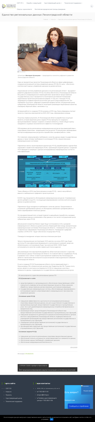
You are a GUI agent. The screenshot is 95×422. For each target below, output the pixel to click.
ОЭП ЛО (20, 3)
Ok (51, 419)
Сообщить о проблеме (79, 406)
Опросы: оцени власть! (24, 9)
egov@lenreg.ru (43, 395)
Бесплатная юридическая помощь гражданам (50, 9)
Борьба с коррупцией (34, 3)
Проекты (9, 395)
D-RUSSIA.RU (28, 354)
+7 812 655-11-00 (43, 391)
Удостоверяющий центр (52, 3)
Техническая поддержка (72, 3)
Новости (53, 19)
